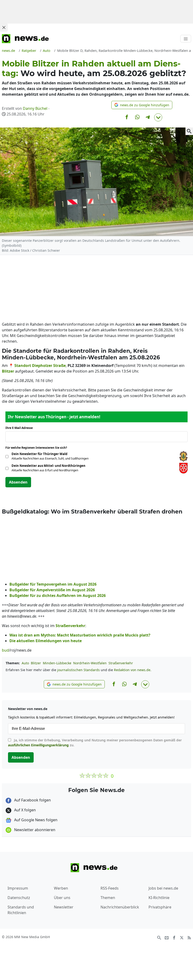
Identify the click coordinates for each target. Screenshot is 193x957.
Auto (25, 663)
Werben (61, 888)
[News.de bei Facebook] (174, 937)
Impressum (18, 888)
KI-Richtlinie (159, 897)
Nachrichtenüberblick (120, 907)
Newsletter (63, 907)
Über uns (62, 897)
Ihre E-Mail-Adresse (20, 428)
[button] (141, 105)
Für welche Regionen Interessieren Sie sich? (38, 448)
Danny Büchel (35, 108)
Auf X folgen (24, 810)
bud (5, 650)
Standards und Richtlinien (21, 909)
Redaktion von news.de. (132, 670)
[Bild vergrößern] (189, 131)
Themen (108, 897)
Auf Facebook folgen (32, 800)
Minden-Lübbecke (57, 663)
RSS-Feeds (110, 888)
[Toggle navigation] (185, 38)
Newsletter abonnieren (34, 829)
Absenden (18, 482)
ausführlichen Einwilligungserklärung (38, 745)
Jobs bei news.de (163, 888)
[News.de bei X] (182, 937)
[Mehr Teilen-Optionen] (158, 117)
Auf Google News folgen (35, 819)
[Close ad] (4, 27)
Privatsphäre (160, 907)
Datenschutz (19, 897)
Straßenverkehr (121, 663)
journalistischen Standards (78, 670)
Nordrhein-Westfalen (90, 663)
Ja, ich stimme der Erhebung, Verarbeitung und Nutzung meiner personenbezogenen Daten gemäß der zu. (95, 742)
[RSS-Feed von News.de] (189, 937)
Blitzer (36, 663)
